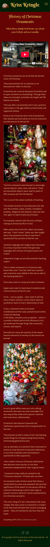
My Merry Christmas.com (25, 519)
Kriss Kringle (24, 5)
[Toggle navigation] (46, 4)
